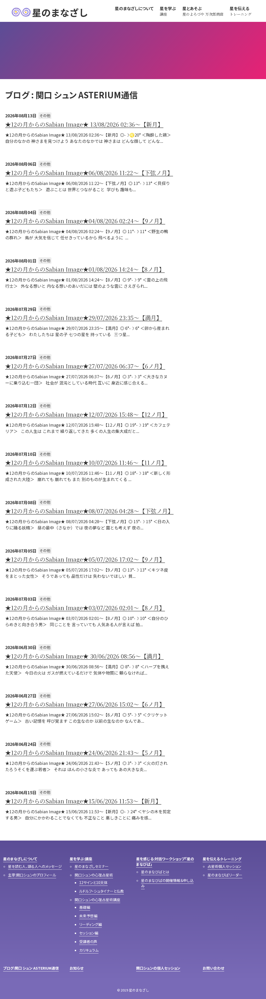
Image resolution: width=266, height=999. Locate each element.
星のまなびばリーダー (225, 875)
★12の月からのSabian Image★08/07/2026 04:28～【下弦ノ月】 (89, 511)
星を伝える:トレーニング (222, 858)
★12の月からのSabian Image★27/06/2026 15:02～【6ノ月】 (85, 704)
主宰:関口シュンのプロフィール (32, 875)
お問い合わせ (213, 968)
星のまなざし (60, 12)
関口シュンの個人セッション (158, 968)
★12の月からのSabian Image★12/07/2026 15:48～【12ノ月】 (86, 414)
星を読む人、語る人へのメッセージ (35, 866)
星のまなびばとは (155, 871)
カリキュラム (88, 950)
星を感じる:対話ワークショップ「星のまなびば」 (165, 861)
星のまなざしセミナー (92, 866)
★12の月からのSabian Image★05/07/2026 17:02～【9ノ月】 (85, 559)
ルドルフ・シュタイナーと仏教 (101, 891)
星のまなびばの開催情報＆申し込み (167, 883)
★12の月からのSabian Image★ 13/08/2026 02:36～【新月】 (84, 124)
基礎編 (84, 907)
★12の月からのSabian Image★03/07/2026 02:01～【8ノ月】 (85, 608)
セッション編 (88, 933)
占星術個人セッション (224, 866)
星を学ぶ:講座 (81, 858)
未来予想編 (88, 915)
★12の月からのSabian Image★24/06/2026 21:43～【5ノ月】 (85, 752)
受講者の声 (88, 941)
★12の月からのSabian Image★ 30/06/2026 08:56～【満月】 (84, 656)
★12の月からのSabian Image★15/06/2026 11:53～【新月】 (83, 801)
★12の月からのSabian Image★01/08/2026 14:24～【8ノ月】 (85, 269)
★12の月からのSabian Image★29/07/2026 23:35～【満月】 (83, 317)
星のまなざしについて (20, 858)
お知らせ (76, 968)
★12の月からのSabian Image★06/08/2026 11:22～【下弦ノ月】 (89, 173)
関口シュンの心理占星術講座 (97, 899)
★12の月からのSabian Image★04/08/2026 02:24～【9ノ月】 (85, 221)
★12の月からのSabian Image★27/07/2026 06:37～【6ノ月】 (85, 366)
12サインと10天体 (93, 882)
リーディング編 (90, 924)
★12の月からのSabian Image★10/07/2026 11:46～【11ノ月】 (86, 462)
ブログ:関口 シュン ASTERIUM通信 (31, 968)
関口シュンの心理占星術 (94, 875)
